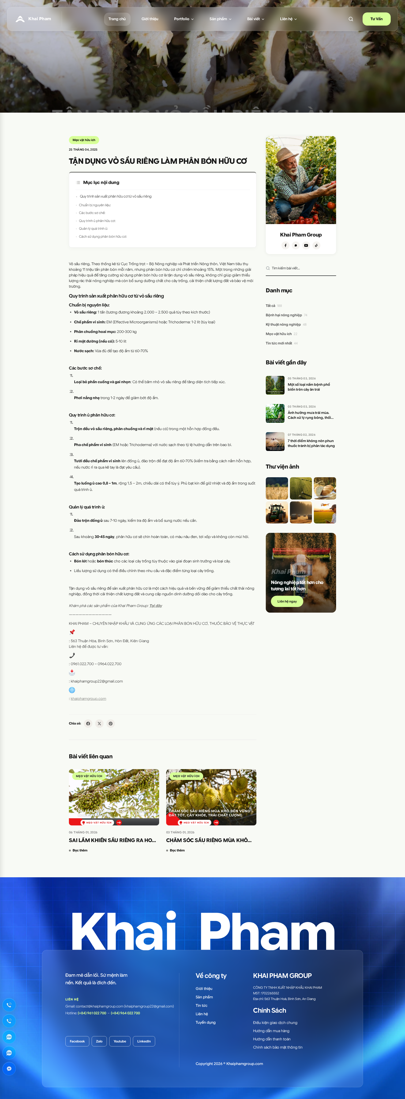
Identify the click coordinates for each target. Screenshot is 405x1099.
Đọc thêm (80, 850)
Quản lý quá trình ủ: (93, 228)
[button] (350, 19)
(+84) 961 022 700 (92, 1013)
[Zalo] (296, 245)
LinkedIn (144, 1041)
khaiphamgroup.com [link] (88, 698)
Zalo (99, 1041)
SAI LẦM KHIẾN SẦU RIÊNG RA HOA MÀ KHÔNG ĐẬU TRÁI (112, 840)
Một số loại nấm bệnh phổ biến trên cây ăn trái (309, 387)
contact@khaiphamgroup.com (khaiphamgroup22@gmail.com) (125, 1006)
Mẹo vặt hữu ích (84, 140)
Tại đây (155, 605)
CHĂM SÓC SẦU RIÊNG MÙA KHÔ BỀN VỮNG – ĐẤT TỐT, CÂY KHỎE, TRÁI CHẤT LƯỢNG (207, 840)
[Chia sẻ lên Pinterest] (110, 723)
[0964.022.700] (9, 1021)
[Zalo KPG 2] (9, 1053)
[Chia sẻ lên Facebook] (88, 723)
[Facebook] (285, 245)
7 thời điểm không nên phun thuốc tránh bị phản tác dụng (311, 443)
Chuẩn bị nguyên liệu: (95, 205)
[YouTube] (306, 245)
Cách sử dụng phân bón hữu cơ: (103, 236)
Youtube (120, 1041)
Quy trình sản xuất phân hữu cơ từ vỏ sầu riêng (116, 196)
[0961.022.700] (9, 1005)
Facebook (77, 1041)
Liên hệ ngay (287, 601)
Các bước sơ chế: (92, 213)
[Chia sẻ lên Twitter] (99, 723)
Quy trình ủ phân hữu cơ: (97, 221)
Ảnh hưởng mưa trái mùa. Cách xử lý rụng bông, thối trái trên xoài (309, 415)
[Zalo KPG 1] (9, 1037)
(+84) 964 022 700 (125, 1013)
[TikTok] (316, 245)
